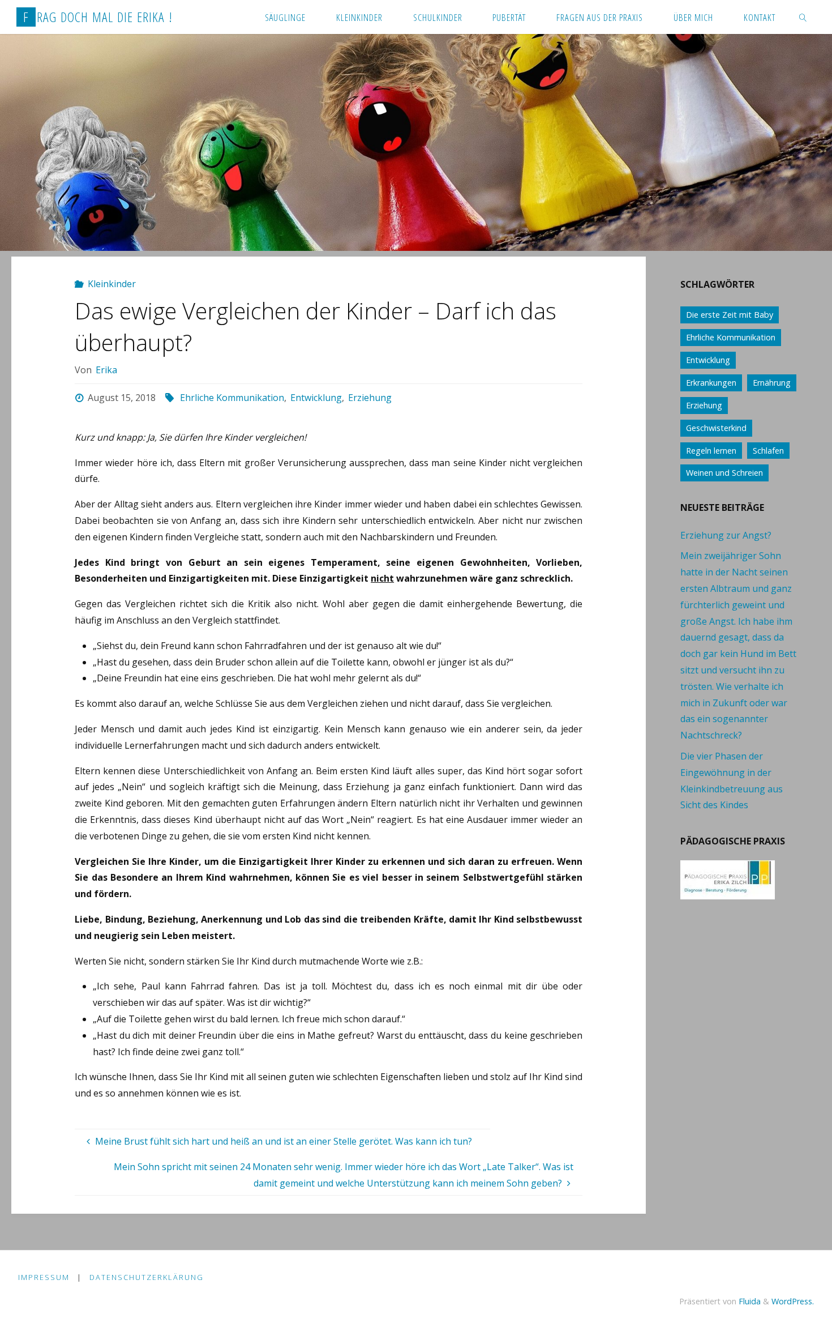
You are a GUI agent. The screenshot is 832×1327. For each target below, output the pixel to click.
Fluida (748, 1301)
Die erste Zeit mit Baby (729, 314)
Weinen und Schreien (724, 472)
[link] (802, 17)
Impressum (44, 1277)
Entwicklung (316, 397)
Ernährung (772, 382)
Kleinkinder (111, 284)
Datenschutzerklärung (146, 1277)
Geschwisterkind (716, 428)
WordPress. (792, 1301)
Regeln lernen (711, 450)
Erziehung (370, 397)
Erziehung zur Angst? (725, 535)
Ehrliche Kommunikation (232, 397)
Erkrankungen (711, 382)
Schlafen (768, 450)
